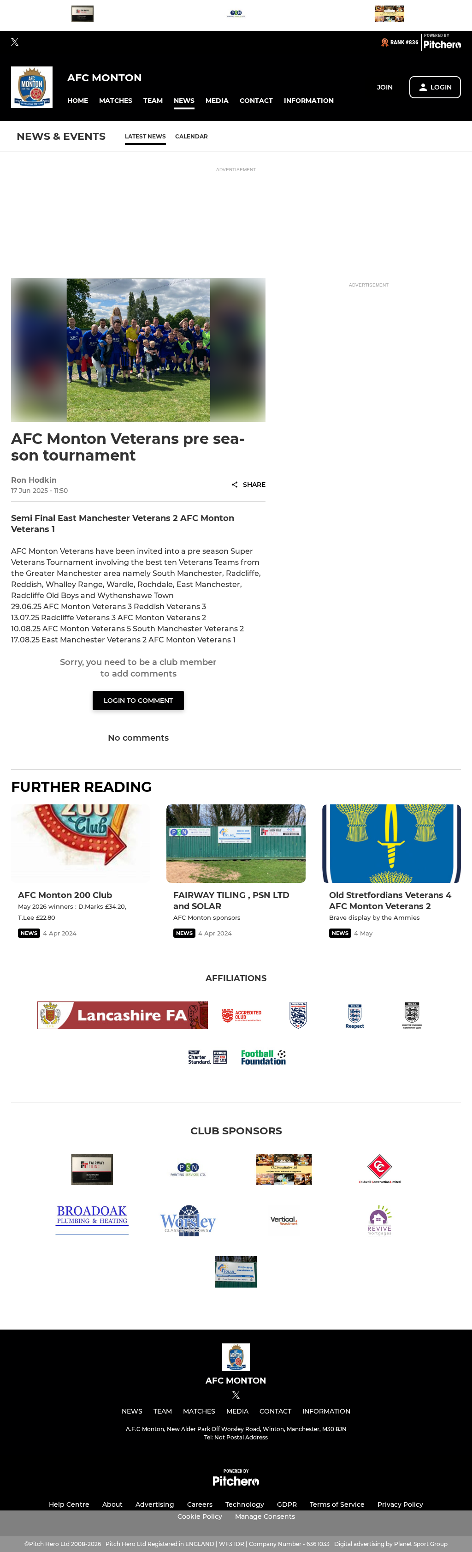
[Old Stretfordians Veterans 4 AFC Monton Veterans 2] (391, 843)
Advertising (155, 1504)
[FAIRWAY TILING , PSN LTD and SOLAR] (235, 843)
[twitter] (14, 42)
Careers (199, 1504)
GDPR (287, 1504)
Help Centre (69, 1504)
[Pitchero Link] (442, 46)
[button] (78, 101)
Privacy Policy (400, 1504)
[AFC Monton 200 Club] (80, 843)
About (112, 1504)
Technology (244, 1504)
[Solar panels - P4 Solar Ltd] (236, 1273)
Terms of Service (337, 1504)
